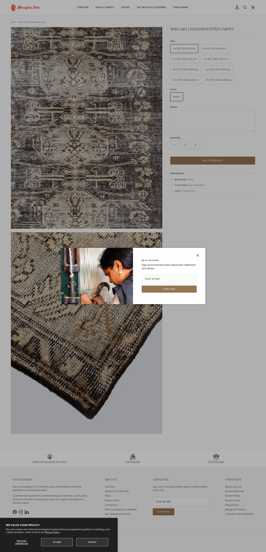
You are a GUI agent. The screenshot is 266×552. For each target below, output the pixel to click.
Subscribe (169, 289)
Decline (92, 542)
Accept (57, 542)
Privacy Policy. (52, 532)
